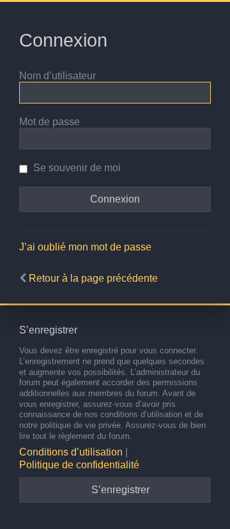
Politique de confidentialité (79, 464)
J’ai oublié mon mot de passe (85, 246)
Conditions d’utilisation (71, 452)
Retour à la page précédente (93, 278)
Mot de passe (49, 121)
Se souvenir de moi (76, 167)
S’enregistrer (120, 489)
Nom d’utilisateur (57, 75)
